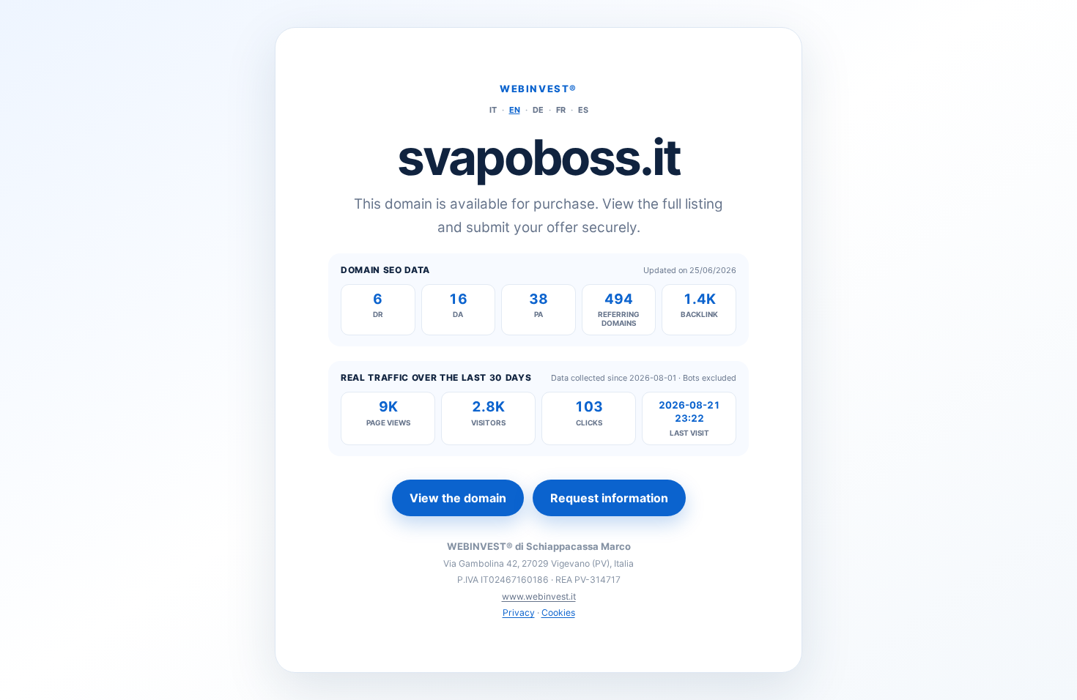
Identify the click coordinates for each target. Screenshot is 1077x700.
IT (493, 110)
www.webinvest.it (539, 596)
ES (583, 110)
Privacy (519, 612)
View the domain (458, 498)
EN (514, 110)
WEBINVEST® (538, 88)
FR (561, 110)
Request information (609, 498)
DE (538, 110)
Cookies (558, 612)
